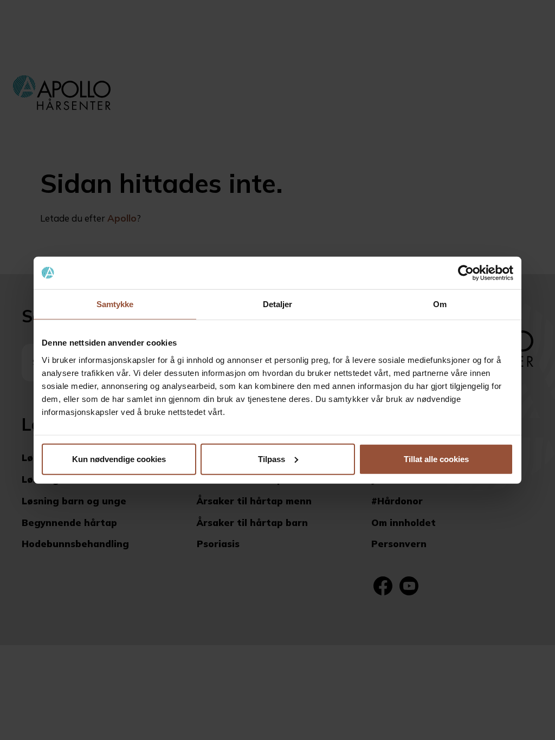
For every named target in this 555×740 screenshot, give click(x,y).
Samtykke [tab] (115, 304)
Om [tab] (440, 304)
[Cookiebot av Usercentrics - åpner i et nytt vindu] (465, 273)
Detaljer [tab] (278, 304)
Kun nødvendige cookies (119, 458)
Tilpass (271, 458)
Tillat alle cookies (436, 458)
